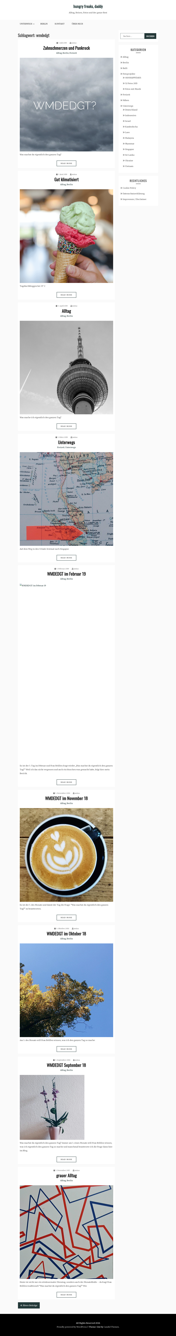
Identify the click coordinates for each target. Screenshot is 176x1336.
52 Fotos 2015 (131, 83)
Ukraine (129, 160)
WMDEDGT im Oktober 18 (66, 933)
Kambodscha (131, 126)
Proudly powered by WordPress (72, 1327)
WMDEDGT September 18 (66, 1065)
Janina (73, 43)
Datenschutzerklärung (134, 193)
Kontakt (60, 24)
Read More (66, 163)
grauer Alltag (66, 1175)
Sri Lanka (129, 155)
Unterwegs (26, 24)
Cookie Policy (129, 188)
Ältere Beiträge (30, 1305)
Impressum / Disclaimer (134, 199)
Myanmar (129, 143)
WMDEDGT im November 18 (66, 798)
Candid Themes (111, 1327)
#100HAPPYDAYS (133, 77)
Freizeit (73, 53)
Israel (128, 121)
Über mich (77, 24)
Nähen (126, 100)
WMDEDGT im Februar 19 (66, 573)
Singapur (129, 149)
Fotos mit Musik (133, 89)
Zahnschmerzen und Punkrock (66, 48)
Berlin (44, 24)
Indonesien (130, 115)
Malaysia (129, 138)
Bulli (125, 68)
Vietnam (129, 166)
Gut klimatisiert (66, 179)
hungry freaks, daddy (88, 6)
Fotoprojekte (129, 74)
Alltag (59, 53)
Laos (127, 132)
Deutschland (131, 110)
